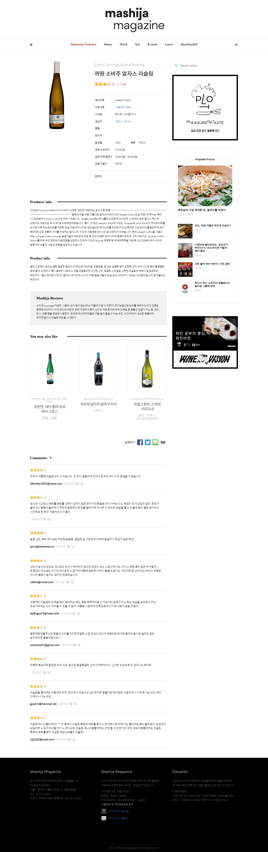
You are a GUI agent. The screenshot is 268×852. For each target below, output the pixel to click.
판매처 (98, 176)
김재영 (181, 214)
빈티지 (98, 135)
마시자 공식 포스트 (119, 811)
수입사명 (99, 107)
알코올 (98, 142)
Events (153, 44)
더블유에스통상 (123, 107)
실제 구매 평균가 (103, 157)
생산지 (98, 121)
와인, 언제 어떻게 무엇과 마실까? (213, 225)
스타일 (98, 114)
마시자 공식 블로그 (119, 818)
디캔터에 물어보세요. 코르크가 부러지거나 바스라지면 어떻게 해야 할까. (211, 247)
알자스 (128, 121)
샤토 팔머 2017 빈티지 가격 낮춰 (212, 263)
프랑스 (119, 121)
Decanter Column (83, 44)
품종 (97, 128)
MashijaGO (189, 44)
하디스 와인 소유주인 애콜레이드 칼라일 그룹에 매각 (212, 284)
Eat (137, 44)
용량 (133, 142)
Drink (124, 44)
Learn (169, 44)
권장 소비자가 (102, 149)
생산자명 (99, 100)
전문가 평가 (101, 163)
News (108, 44)
